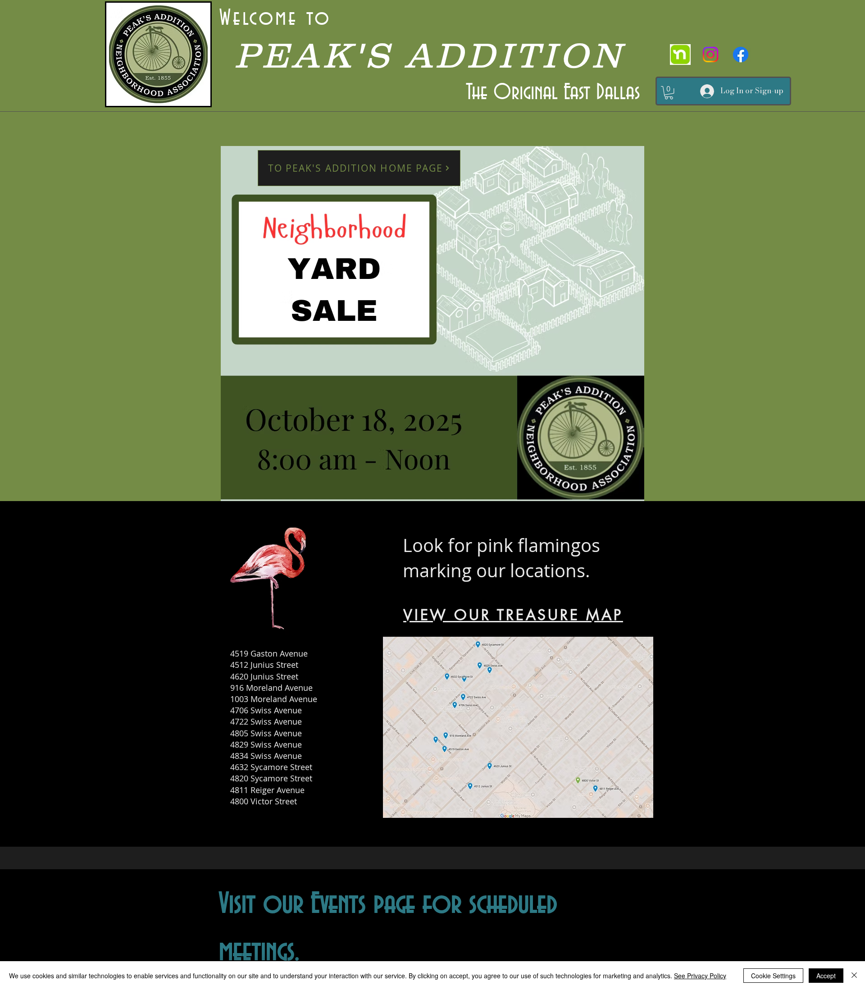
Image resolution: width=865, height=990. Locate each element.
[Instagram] (710, 54)
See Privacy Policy (700, 975)
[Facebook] (740, 54)
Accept (826, 975)
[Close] (854, 975)
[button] (669, 92)
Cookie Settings (773, 975)
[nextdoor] (680, 54)
